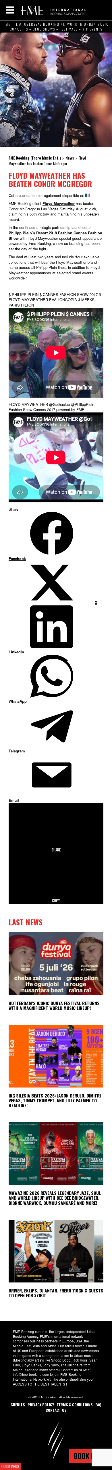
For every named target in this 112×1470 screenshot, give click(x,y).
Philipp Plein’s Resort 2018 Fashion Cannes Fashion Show (55, 235)
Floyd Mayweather (59, 203)
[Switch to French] (87, 195)
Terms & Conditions (75, 1404)
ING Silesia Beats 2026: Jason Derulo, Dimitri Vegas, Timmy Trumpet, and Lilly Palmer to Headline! (55, 1100)
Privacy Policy (41, 1404)
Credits (18, 1404)
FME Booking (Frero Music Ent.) (52, 10)
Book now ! (90, 1456)
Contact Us (56, 1410)
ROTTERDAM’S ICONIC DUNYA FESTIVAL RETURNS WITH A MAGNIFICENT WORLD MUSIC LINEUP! (54, 1005)
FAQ (98, 1404)
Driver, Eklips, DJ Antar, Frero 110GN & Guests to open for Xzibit (56, 1293)
